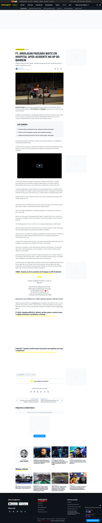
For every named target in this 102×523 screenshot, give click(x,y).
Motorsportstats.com (42, 511)
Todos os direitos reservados (58, 520)
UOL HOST (30, 1)
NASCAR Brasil (49, 5)
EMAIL (89, 1)
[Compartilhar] (55, 68)
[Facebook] (30, 391)
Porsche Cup (39, 5)
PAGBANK (36, 1)
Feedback (69, 502)
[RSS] (25, 511)
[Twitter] (34, 391)
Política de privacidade (60, 518)
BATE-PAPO (82, 1)
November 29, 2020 (45, 295)
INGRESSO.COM (23, 1)
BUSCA (74, 1)
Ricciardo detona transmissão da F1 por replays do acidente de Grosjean (36, 129)
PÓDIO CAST (59, 8)
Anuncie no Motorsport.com (73, 504)
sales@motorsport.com (72, 508)
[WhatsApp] (37, 391)
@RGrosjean (32, 289)
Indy (70, 5)
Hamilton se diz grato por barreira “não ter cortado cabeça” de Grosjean (36, 135)
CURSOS (41, 1)
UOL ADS (51, 1)
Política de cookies (50, 518)
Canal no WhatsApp (68, 8)
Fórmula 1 (14, 5)
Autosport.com (41, 509)
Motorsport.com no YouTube (35, 8)
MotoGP (22, 5)
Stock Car (30, 5)
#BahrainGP (40, 291)
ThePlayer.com (35, 303)
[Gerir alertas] (48, 391)
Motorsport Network (46, 520)
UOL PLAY (46, 1)
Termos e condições (41, 518)
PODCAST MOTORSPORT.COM (49, 8)
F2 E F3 (64, 5)
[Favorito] (58, 68)
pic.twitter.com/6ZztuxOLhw (39, 293)
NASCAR (57, 5)
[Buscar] (97, 5)
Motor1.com (40, 505)
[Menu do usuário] (100, 5)
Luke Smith (20, 68)
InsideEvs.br (40, 503)
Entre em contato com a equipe (74, 506)
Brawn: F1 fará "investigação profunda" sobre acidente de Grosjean (35, 132)
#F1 (47, 291)
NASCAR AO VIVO (78, 8)
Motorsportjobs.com (42, 507)
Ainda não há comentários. (39, 412)
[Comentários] (61, 68)
